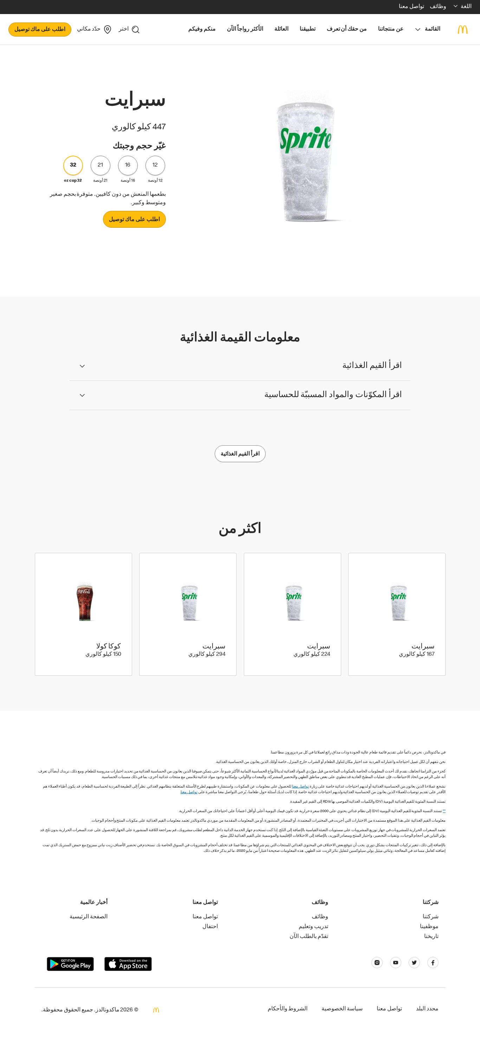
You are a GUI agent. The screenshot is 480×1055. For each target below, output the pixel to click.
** (444, 811)
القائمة (432, 29)
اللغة (466, 7)
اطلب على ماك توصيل (39, 30)
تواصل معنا (300, 787)
